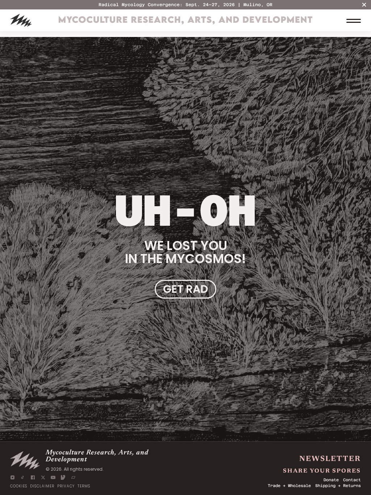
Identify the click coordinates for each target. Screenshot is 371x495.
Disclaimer (42, 486)
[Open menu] (353, 20)
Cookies (18, 486)
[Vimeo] (63, 477)
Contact (352, 480)
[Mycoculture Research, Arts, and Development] (21, 20)
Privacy (66, 486)
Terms (84, 486)
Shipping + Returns (338, 486)
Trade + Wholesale (289, 486)
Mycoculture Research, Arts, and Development (97, 456)
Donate (331, 480)
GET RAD (185, 289)
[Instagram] (12, 477)
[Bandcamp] (73, 477)
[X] (43, 477)
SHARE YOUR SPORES (322, 469)
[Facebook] (32, 477)
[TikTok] (22, 477)
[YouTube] (53, 477)
